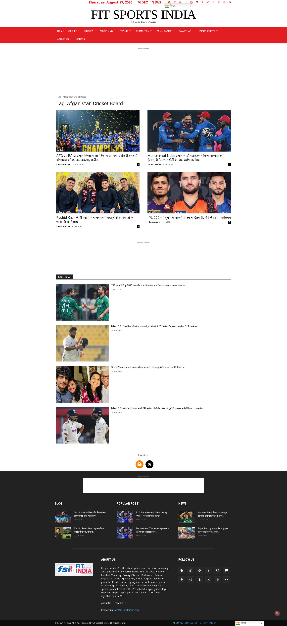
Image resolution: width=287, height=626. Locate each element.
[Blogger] (169, 2)
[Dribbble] (180, 2)
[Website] (224, 2)
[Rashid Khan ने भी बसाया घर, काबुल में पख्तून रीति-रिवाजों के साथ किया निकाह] (98, 193)
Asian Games (164, 30)
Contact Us (120, 603)
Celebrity (61, 212)
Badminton (142, 30)
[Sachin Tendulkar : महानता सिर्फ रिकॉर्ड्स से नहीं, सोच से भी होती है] (63, 532)
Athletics (63, 38)
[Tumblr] (213, 2)
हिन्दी (172, 5)
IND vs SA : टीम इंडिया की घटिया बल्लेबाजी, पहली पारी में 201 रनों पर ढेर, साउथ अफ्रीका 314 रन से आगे (154, 326)
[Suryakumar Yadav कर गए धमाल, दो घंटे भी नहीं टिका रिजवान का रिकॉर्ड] (125, 532)
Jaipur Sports (207, 30)
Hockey (88, 30)
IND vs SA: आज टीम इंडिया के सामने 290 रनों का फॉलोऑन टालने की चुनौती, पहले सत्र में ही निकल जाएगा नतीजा (157, 408)
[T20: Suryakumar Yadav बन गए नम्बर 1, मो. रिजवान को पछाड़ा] (125, 517)
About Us (106, 603)
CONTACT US (191, 623)
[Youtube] (229, 2)
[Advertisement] (143, 71)
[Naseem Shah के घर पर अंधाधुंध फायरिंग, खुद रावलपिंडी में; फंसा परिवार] (186, 517)
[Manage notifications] (277, 613)
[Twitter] (218, 2)
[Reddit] (207, 2)
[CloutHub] (174, 2)
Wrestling (106, 30)
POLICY (212, 623)
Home (60, 30)
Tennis (124, 30)
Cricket (72, 30)
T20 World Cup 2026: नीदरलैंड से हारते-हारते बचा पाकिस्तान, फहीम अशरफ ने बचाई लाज (149, 285)
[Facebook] (185, 2)
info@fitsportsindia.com (127, 610)
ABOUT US (178, 623)
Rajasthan (185, 30)
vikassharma (153, 222)
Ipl (149, 212)
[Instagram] (191, 2)
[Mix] (196, 2)
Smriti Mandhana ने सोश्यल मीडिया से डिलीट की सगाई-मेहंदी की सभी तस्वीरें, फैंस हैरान (147, 367)
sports (80, 38)
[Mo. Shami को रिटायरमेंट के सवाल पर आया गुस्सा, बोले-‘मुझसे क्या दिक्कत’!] (63, 517)
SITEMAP (204, 623)
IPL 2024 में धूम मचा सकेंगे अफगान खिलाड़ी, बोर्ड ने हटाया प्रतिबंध (189, 218)
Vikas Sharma (63, 164)
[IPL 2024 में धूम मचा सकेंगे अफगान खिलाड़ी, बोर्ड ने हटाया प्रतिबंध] (189, 193)
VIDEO (143, 2)
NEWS (156, 2)
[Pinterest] (202, 2)
